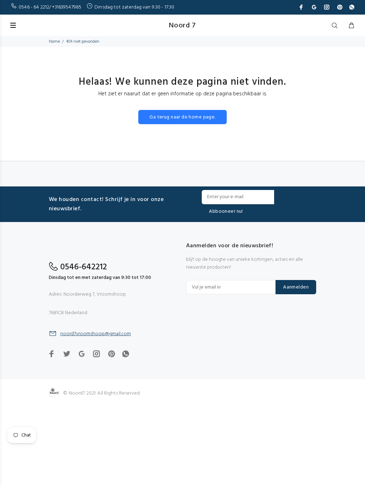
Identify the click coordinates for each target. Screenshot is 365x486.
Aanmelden (296, 287)
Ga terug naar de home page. (182, 117)
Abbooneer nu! (226, 211)
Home (54, 41)
